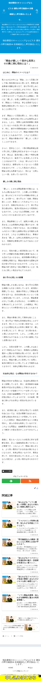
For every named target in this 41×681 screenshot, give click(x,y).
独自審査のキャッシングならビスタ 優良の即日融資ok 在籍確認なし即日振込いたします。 (20, 11)
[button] (36, 429)
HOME (10, 668)
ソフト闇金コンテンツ (20, 671)
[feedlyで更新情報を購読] (11, 481)
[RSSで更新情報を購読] (30, 481)
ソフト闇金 (8, 471)
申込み (30, 668)
